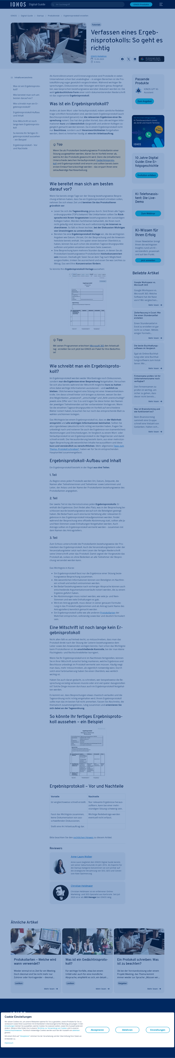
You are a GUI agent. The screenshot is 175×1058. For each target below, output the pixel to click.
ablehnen (76, 1030)
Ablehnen (127, 1029)
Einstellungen (10, 1026)
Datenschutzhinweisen (13, 1030)
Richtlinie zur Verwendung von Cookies (52, 1028)
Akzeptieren (24, 1036)
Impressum (9, 1043)
